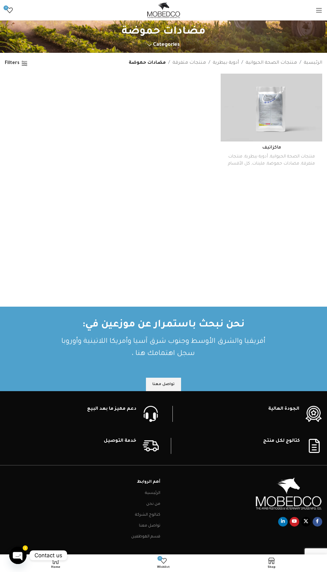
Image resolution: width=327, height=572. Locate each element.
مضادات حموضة (283, 163)
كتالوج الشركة (147, 515)
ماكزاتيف (271, 147)
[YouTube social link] (294, 522)
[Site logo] (163, 10)
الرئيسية (313, 63)
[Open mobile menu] (319, 10)
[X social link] (306, 522)
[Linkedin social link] (283, 522)
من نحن (153, 504)
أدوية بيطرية (226, 63)
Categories (166, 45)
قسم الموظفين (145, 537)
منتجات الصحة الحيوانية (271, 63)
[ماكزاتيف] (271, 107)
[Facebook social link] (317, 522)
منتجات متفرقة (189, 63)
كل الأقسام (239, 163)
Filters (12, 63)
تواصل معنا (149, 526)
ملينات (258, 163)
